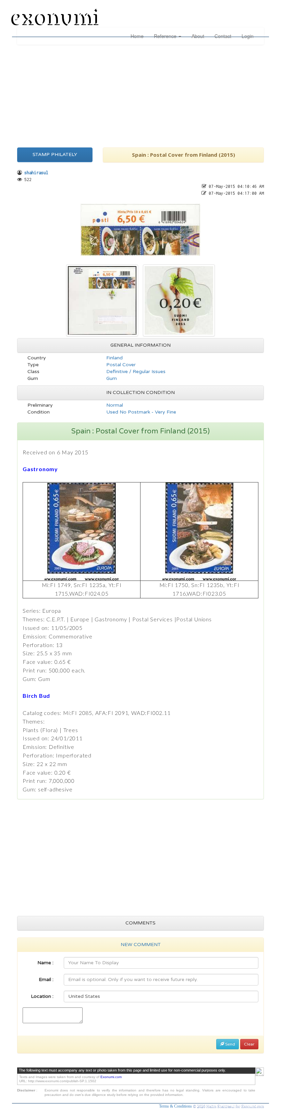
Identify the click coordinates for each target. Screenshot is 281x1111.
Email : (46, 979)
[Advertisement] (140, 94)
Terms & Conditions (176, 1106)
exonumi (56, 18)
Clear (249, 1044)
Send (229, 1044)
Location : (42, 996)
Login (248, 36)
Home (137, 36)
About (198, 36)
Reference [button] (166, 36)
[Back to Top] (259, 1071)
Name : (45, 963)
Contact (223, 36)
